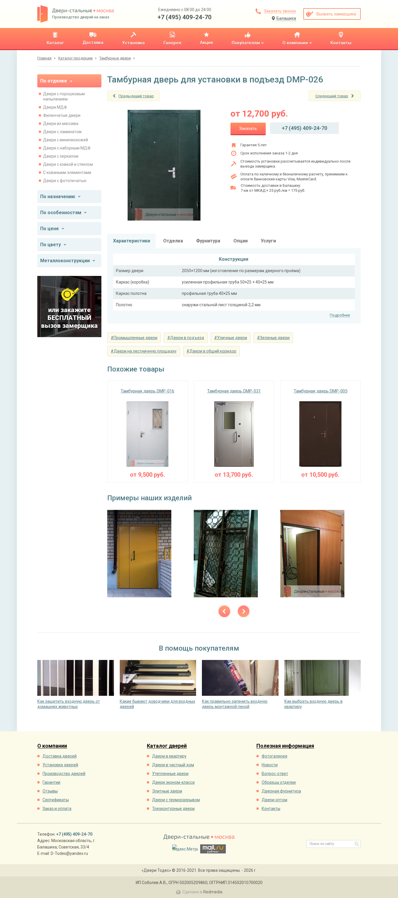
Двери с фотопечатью (65, 180)
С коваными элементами (67, 172)
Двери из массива (60, 123)
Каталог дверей (167, 746)
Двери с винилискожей (65, 140)
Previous (224, 611)
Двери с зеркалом (60, 156)
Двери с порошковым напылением (64, 96)
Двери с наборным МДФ (67, 148)
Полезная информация (285, 746)
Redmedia (212, 892)
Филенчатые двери (61, 115)
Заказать (248, 128)
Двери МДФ (55, 107)
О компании (52, 746)
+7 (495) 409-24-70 (185, 17)
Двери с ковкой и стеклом (68, 164)
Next (243, 611)
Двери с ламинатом (62, 131)
